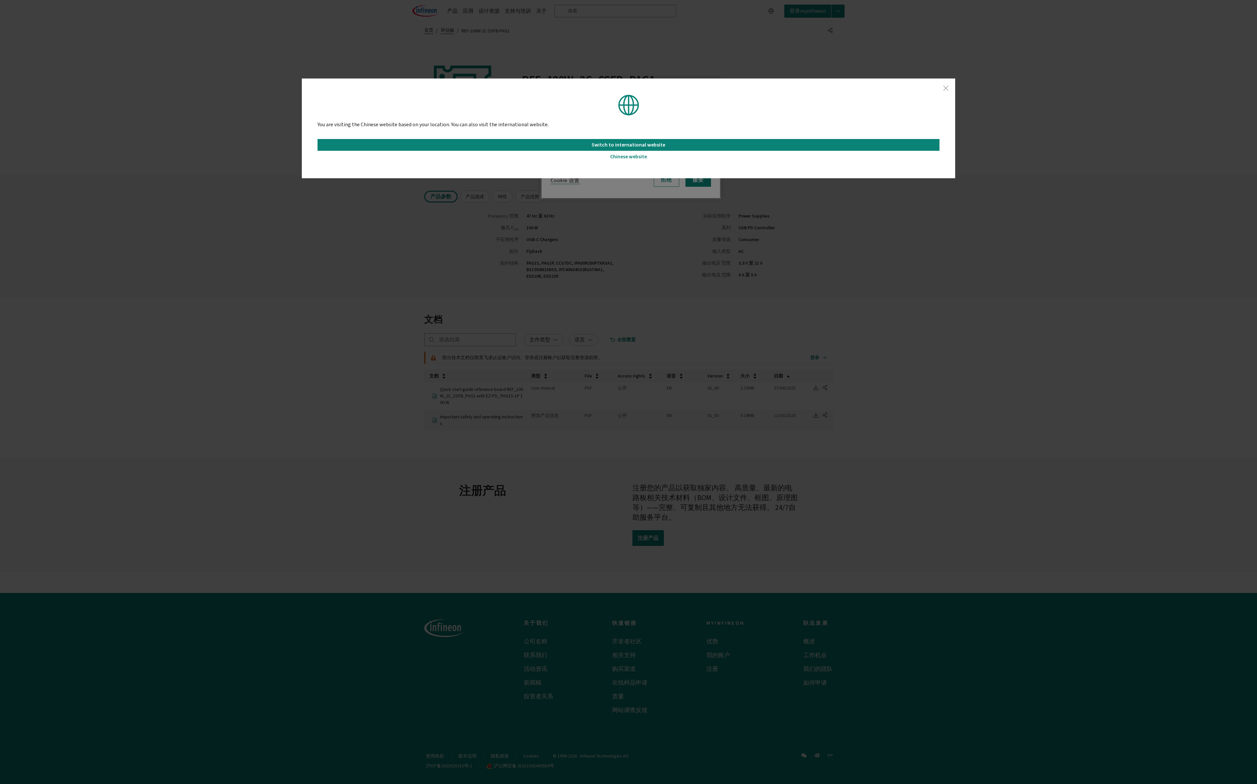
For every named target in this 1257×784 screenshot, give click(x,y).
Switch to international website (628, 144)
